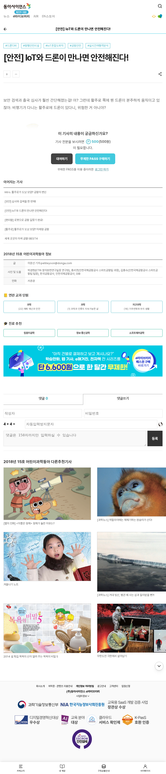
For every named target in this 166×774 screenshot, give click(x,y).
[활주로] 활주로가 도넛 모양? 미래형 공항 (27, 229)
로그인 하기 (102, 169)
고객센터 (113, 686)
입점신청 (125, 686)
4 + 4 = (9, 424)
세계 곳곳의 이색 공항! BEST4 (21, 238)
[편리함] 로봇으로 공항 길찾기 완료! (24, 220)
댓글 (43, 398)
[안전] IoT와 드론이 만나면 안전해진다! (26, 210)
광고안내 (101, 686)
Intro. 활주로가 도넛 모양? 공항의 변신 (25, 192)
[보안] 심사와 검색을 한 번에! (20, 201)
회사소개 (40, 686)
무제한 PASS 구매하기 (95, 159)
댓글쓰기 (123, 398)
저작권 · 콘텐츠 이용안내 (60, 686)
